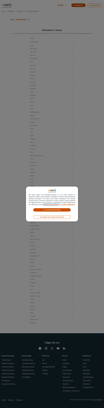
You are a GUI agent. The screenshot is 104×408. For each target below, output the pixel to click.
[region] (52, 204)
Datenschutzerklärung (51, 204)
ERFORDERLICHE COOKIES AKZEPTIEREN (52, 217)
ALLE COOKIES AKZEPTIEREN (51, 210)
